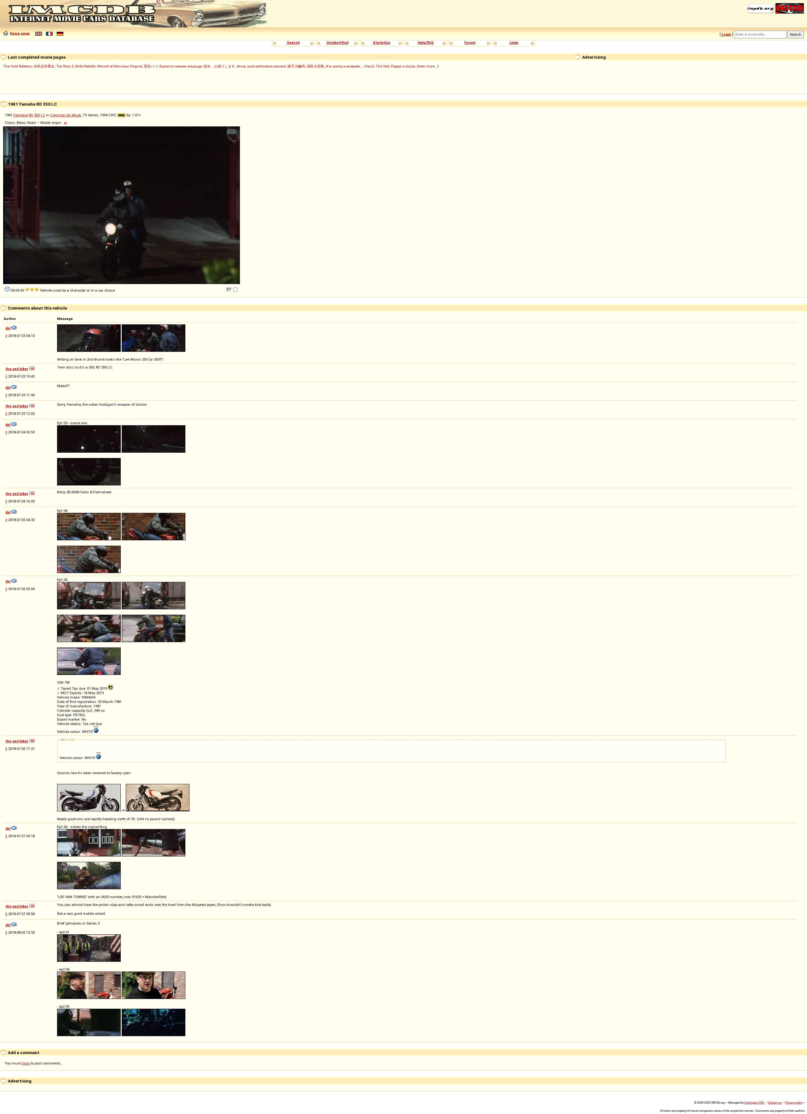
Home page (20, 33)
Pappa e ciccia (403, 66)
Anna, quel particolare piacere (261, 66)
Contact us (775, 1102)
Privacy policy (794, 1102)
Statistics (381, 42)
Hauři (369, 66)
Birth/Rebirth (85, 66)
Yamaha (20, 115)
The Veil (382, 66)
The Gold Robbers (17, 66)
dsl (7, 328)
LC (43, 115)
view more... (428, 66)
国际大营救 (315, 66)
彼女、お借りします (219, 66)
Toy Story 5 (64, 66)
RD (31, 115)
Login (726, 34)
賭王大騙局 (296, 66)
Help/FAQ (426, 42)
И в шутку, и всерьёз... (344, 66)
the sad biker (16, 369)
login (26, 1063)
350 (37, 115)
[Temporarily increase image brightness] (229, 289)
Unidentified (337, 42)
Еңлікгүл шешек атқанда (181, 66)
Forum (469, 42)
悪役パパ (151, 66)
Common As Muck (65, 115)
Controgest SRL (754, 1102)
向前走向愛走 (44, 66)
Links (513, 42)
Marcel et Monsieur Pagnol (119, 66)
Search (293, 42)
